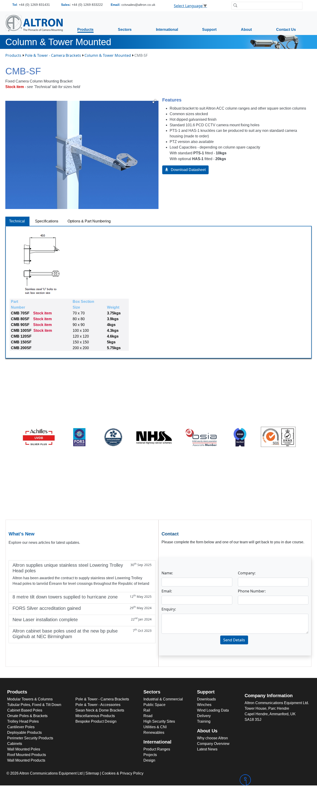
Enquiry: (169, 609)
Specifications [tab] (46, 221)
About (246, 30)
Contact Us (286, 30)
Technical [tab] (17, 221)
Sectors (125, 30)
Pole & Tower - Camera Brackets (53, 55)
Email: (167, 591)
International (167, 30)
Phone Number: (252, 591)
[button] (154, 101)
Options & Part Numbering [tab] (89, 221)
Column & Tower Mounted (107, 55)
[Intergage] (275, 779)
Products (85, 30)
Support (209, 30)
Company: (247, 573)
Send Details (234, 639)
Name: (167, 573)
